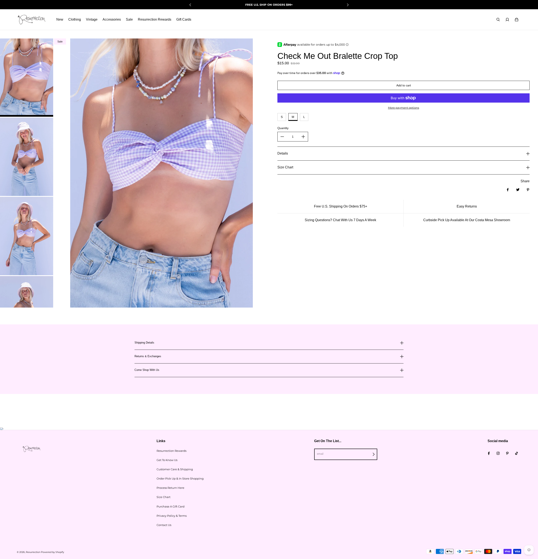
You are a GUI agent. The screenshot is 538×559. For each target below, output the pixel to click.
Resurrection (33, 552)
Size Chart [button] (285, 167)
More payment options (403, 107)
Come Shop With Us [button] (146, 369)
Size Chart (163, 497)
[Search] (498, 19)
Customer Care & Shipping (175, 469)
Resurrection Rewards (171, 450)
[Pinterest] (507, 453)
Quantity (283, 128)
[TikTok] (516, 453)
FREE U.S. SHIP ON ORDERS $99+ (269, 4)
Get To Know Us (167, 460)
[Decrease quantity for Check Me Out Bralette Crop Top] (282, 136)
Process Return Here (170, 487)
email (320, 453)
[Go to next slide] (347, 5)
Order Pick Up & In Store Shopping (180, 478)
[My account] (507, 19)
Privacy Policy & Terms (172, 515)
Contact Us (164, 525)
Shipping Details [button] (144, 342)
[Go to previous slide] (190, 5)
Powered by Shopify (52, 552)
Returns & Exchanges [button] (147, 356)
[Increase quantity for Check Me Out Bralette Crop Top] (303, 136)
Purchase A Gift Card (171, 506)
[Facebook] (488, 453)
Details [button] (282, 153)
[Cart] (516, 19)
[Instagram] (498, 453)
